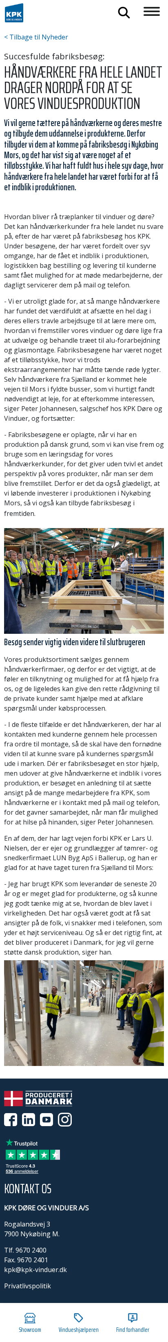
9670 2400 (30, 1250)
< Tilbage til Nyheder (36, 37)
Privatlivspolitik (27, 1285)
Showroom (30, 1330)
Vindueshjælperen (79, 1330)
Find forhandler (132, 1330)
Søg (124, 13)
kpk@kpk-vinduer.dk (35, 1269)
